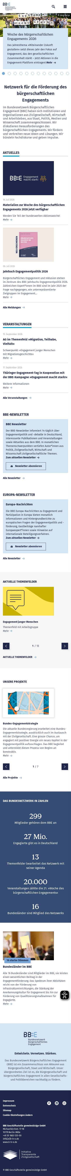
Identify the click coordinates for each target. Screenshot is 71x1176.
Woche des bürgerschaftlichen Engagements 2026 (30, 36)
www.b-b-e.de (10, 1142)
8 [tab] (44, 73)
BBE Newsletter (16, 424)
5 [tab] (26, 73)
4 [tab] (20, 73)
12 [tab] (67, 73)
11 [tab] (61, 73)
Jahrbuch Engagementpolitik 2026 (25, 271)
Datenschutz (9, 1105)
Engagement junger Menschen (20, 621)
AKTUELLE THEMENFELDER (17, 657)
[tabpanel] (35, 41)
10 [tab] (55, 73)
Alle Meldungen (12, 307)
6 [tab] (32, 73)
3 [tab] (15, 73)
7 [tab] (38, 73)
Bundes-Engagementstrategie (20, 723)
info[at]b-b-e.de (11, 1139)
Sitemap (7, 1110)
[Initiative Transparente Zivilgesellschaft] (21, 1155)
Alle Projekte (10, 777)
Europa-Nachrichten (19, 504)
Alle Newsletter (12, 478)
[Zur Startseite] (9, 6)
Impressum (8, 1101)
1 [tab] (3, 73)
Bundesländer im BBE (17, 966)
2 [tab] (9, 73)
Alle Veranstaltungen (15, 397)
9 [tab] (50, 73)
